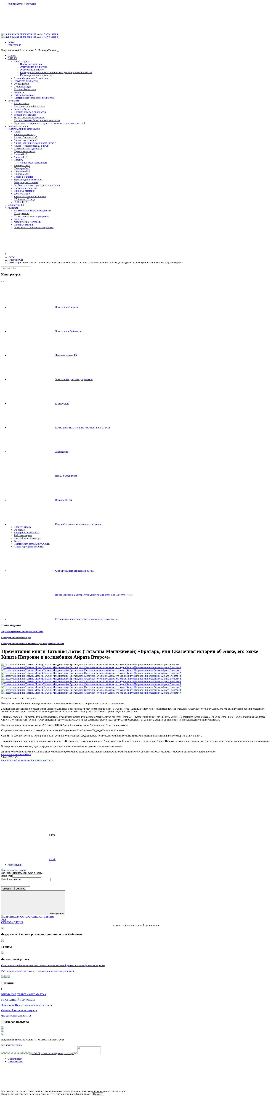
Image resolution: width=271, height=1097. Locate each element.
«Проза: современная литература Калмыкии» (22, 631)
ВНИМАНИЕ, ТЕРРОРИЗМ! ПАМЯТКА (23, 994)
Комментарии (15, 864)
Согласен (97, 1094)
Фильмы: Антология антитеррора (19, 1010)
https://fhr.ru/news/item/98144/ (16, 754)
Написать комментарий (13, 870)
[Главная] (31, 254)
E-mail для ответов (11, 879)
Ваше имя (6, 875)
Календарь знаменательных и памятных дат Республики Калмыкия (32, 643)
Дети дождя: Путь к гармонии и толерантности (26, 1005)
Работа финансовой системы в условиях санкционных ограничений (37, 971)
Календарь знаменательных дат (16, 637)
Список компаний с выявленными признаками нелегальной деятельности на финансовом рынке (53, 965)
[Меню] (57, 51)
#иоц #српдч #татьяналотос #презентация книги (27, 760)
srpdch (52, 859)
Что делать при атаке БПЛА (16, 1015)
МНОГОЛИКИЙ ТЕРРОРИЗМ (18, 999)
